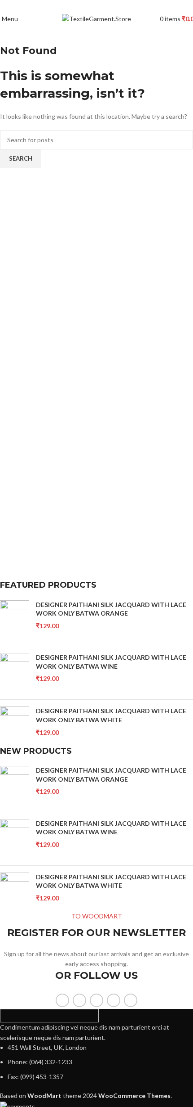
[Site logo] (96, 18)
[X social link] (86, 6)
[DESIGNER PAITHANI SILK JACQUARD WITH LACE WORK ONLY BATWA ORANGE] (14, 619)
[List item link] (96, 1062)
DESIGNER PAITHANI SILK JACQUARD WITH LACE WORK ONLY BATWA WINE (111, 661)
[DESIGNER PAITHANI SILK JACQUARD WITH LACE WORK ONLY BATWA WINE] (14, 673)
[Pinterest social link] (97, 6)
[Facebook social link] (76, 6)
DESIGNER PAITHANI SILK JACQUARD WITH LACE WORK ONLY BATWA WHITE (111, 715)
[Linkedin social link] (107, 6)
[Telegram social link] (117, 6)
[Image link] (49, 1015)
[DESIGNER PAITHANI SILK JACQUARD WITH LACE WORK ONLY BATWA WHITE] (14, 726)
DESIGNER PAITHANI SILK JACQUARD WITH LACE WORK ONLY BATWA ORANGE (111, 609)
